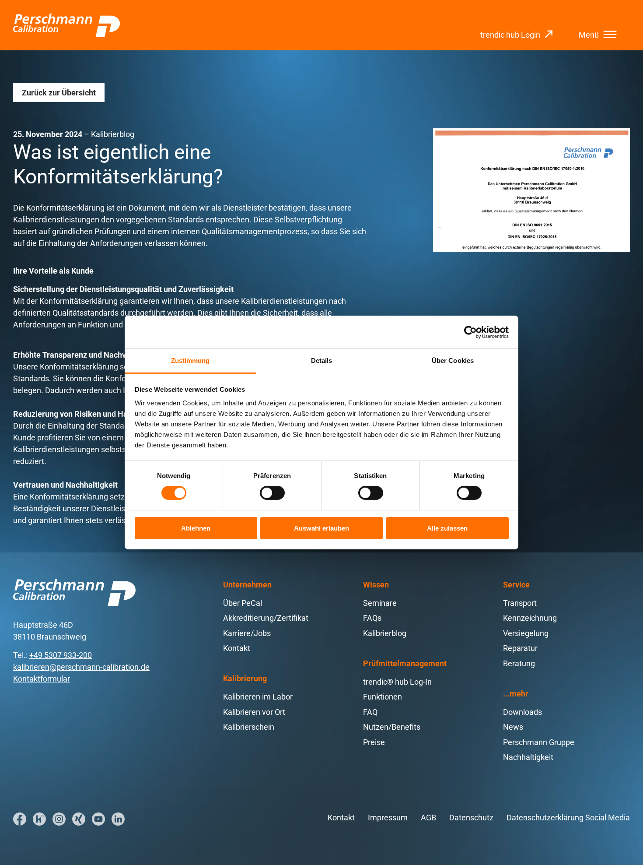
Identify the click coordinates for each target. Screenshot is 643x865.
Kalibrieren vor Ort (254, 712)
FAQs (372, 617)
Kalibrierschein (248, 726)
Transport (520, 603)
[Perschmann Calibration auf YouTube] (98, 819)
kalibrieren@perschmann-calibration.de (81, 667)
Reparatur (520, 648)
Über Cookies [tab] (453, 360)
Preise (374, 742)
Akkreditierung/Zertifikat (265, 617)
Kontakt (236, 648)
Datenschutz (471, 817)
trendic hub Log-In (397, 681)
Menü (589, 34)
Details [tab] (321, 360)
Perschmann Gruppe (538, 742)
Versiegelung (526, 633)
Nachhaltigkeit (528, 757)
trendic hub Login (510, 34)
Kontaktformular (41, 678)
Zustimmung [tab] (190, 360)
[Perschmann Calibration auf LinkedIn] (118, 819)
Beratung (519, 663)
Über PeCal (242, 603)
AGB (428, 817)
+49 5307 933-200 (60, 655)
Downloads (522, 712)
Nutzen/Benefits (391, 726)
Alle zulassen (447, 528)
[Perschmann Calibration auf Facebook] (19, 819)
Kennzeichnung (530, 617)
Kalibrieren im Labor (258, 696)
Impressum (388, 817)
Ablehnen (195, 528)
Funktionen (382, 696)
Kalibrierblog (384, 633)
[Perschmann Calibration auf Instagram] (59, 819)
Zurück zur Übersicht (59, 92)
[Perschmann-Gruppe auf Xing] (78, 819)
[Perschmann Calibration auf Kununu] (39, 819)
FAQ (370, 712)
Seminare (380, 603)
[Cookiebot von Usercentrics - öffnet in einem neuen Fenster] (470, 331)
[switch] (272, 493)
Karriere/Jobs (247, 633)
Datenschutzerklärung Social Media (568, 817)
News (513, 726)
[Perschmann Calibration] (66, 25)
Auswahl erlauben (321, 528)
